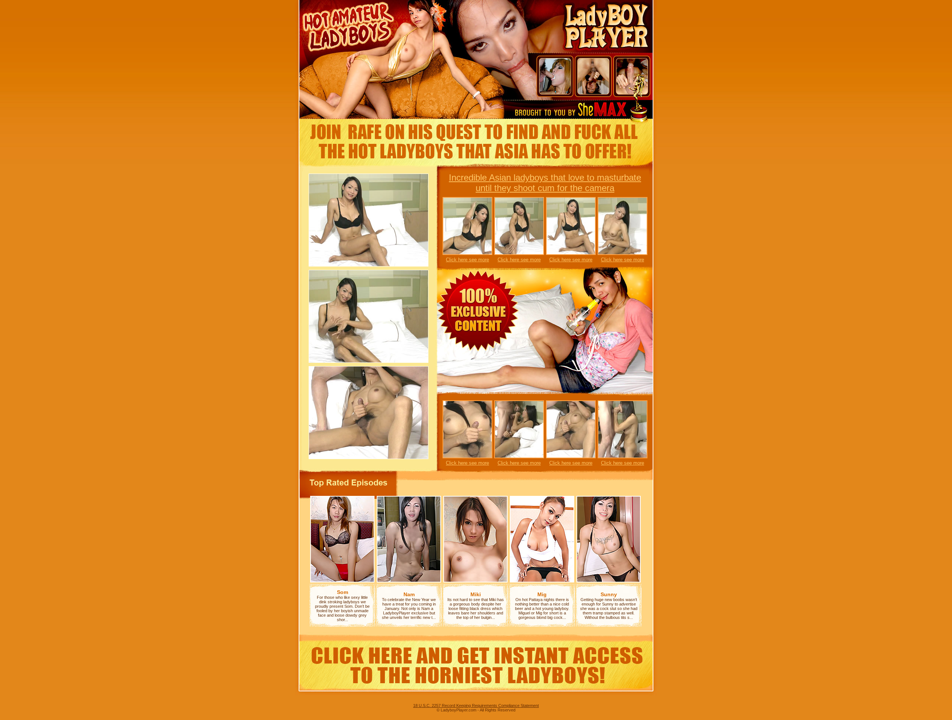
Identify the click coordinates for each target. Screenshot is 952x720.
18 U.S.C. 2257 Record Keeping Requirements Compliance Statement (476, 705)
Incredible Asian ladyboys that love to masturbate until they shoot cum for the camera (545, 182)
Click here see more (467, 259)
